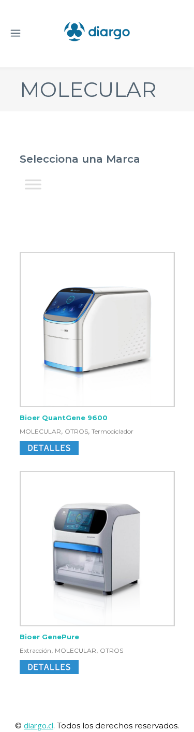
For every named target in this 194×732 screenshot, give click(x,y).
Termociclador (112, 431)
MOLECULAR (40, 431)
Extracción (35, 650)
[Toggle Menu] (33, 185)
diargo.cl (38, 725)
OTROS (76, 431)
